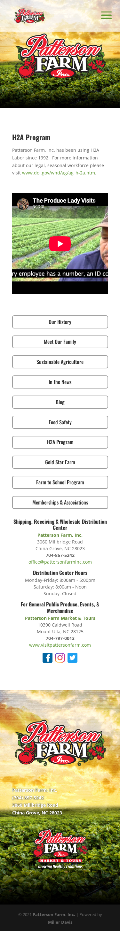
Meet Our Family (60, 341)
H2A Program (60, 442)
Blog (60, 402)
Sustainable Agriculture (60, 362)
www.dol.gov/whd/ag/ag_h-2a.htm (58, 173)
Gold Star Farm (60, 462)
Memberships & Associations (60, 502)
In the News (60, 382)
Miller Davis (60, 922)
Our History (60, 322)
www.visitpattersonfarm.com (60, 645)
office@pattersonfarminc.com (60, 562)
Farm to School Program (60, 482)
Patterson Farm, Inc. (54, 914)
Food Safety (60, 422)
